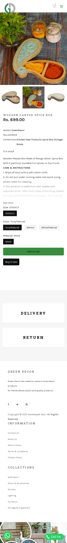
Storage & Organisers (19, 508)
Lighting (12, 495)
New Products (34, 139)
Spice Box (47, 139)
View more (8, 203)
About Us (12, 439)
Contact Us (13, 433)
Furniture (12, 501)
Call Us (55, 536)
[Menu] (61, 6)
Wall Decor (13, 477)
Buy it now (11, 261)
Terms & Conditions (18, 451)
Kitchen (21, 139)
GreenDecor (18, 130)
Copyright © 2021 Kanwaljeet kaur (27, 414)
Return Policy (14, 445)
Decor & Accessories (18, 483)
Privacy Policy (15, 457)
